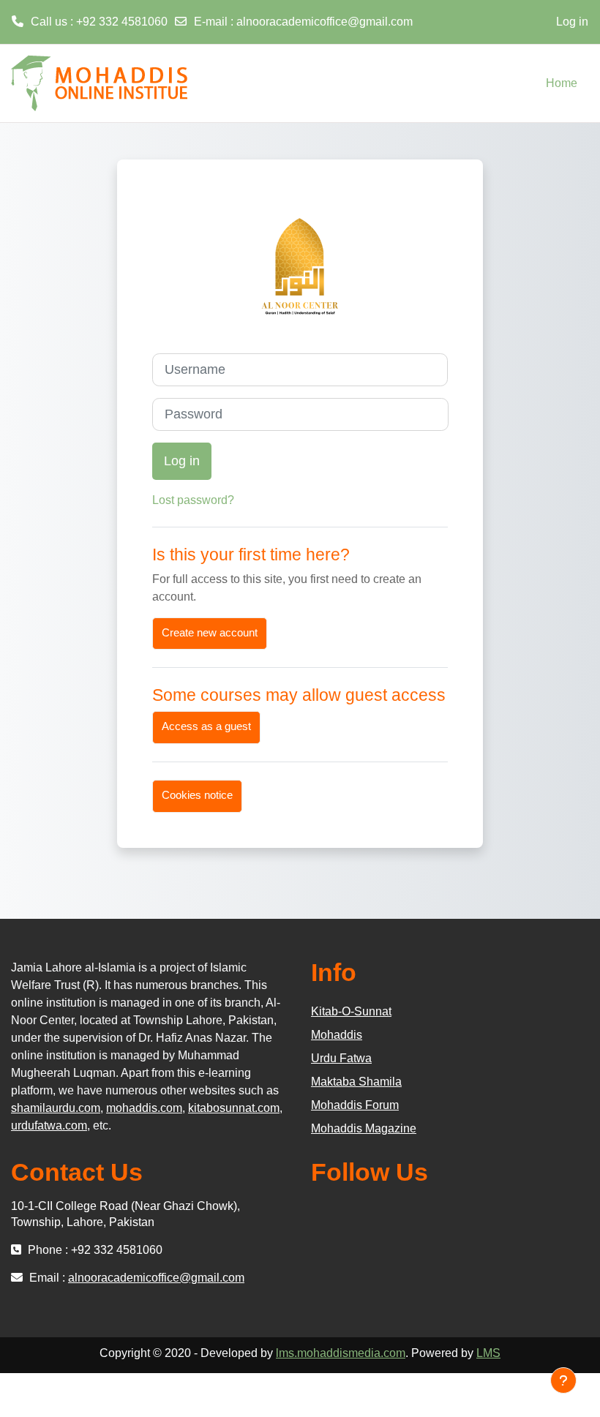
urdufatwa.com (49, 1125)
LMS (488, 1353)
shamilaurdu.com (55, 1108)
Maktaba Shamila (356, 1081)
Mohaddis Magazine (363, 1128)
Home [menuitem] (561, 83)
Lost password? (193, 500)
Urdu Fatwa (341, 1058)
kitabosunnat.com (234, 1108)
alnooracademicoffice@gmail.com (324, 21)
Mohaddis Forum (355, 1105)
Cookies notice (197, 795)
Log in (572, 21)
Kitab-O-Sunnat (351, 1011)
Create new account (210, 633)
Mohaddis (336, 1035)
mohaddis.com (144, 1108)
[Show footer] (563, 1380)
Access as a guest (206, 726)
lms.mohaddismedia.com (340, 1353)
